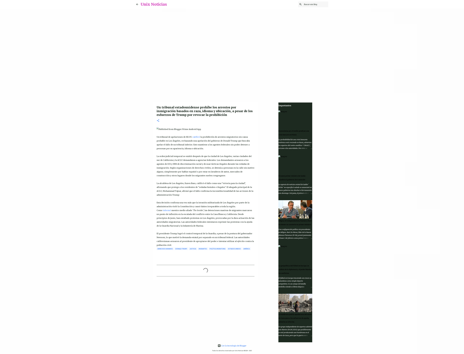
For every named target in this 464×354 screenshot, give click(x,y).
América (246, 249)
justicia (193, 249)
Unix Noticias (154, 4)
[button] (158, 120)
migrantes (203, 249)
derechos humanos (165, 249)
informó (167, 210)
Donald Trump (181, 249)
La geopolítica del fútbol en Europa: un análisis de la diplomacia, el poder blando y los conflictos (295, 269)
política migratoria (217, 249)
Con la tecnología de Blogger (233, 346)
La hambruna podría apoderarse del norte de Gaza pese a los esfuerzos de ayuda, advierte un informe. (295, 318)
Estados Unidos (234, 249)
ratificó (196, 137)
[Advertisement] (232, 82)
